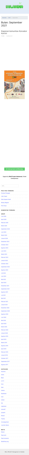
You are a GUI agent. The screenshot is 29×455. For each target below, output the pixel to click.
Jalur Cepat (4, 196)
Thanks (3, 418)
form (2, 36)
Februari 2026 (4, 222)
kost (2, 396)
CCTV (2, 381)
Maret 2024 (4, 235)
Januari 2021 (4, 304)
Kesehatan (3, 393)
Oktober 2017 (4, 358)
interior (3, 390)
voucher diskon (5, 425)
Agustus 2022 (4, 270)
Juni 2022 (3, 276)
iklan (2, 387)
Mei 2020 (3, 320)
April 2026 (3, 219)
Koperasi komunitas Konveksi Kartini (14, 32)
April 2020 (3, 323)
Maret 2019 (4, 342)
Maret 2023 (4, 254)
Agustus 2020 (4, 314)
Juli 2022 (3, 273)
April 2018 (3, 348)
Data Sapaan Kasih (6, 199)
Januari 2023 (4, 260)
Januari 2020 (4, 333)
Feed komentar (5, 438)
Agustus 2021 (4, 292)
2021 (9, 17)
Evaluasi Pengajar (5, 193)
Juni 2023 (3, 251)
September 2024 (5, 229)
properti (3, 412)
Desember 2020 (5, 307)
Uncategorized (5, 422)
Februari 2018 (4, 352)
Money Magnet (5, 202)
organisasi (3, 406)
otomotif (3, 409)
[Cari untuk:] (10, 185)
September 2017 (5, 361)
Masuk (2, 432)
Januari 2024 (4, 238)
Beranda (4, 17)
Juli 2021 (3, 295)
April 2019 (3, 339)
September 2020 (5, 311)
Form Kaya (3, 205)
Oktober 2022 (4, 263)
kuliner (2, 399)
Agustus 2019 (4, 336)
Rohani (3, 415)
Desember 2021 (5, 285)
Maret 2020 (4, 326)
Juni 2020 (3, 317)
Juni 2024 (3, 232)
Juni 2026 (3, 216)
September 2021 (5, 288)
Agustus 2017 (4, 364)
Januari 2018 (4, 355)
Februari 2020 (4, 330)
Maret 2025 (4, 225)
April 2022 (3, 282)
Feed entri (3, 435)
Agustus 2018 (4, 345)
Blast (2, 377)
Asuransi (3, 371)
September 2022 (5, 266)
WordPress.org (5, 441)
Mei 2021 (3, 298)
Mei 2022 (3, 279)
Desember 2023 (5, 241)
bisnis (2, 374)
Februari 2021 (4, 301)
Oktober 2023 (4, 244)
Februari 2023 (4, 257)
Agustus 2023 (4, 247)
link (2, 403)
